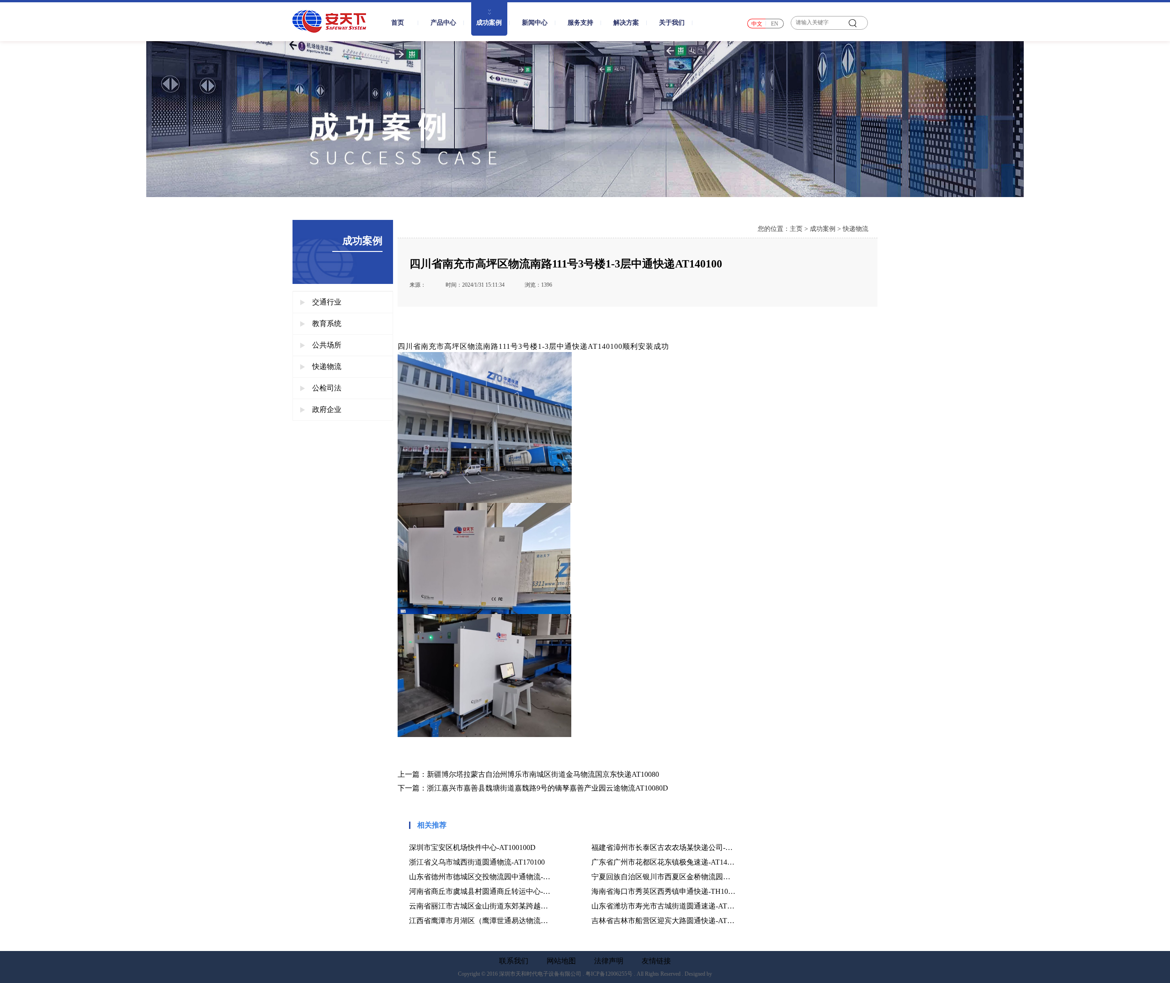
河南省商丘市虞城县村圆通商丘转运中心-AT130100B (481, 891)
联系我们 (513, 961)
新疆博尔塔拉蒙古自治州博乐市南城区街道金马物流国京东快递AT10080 (543, 774)
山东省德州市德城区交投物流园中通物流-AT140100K (481, 877)
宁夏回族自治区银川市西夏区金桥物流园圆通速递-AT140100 (663, 877)
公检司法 (326, 388)
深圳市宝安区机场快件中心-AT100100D (472, 847)
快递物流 (326, 366)
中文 (756, 24)
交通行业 (326, 302)
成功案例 (822, 228)
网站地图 (561, 961)
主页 (796, 228)
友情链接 (656, 961)
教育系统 (326, 323)
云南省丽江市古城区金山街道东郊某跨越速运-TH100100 (481, 906)
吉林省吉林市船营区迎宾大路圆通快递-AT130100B (663, 920)
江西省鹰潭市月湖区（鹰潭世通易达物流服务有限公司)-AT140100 (481, 920)
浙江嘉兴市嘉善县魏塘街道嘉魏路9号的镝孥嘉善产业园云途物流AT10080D (547, 788)
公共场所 (326, 345)
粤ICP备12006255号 (609, 974)
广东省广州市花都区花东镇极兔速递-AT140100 (663, 862)
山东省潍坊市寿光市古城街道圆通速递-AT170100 (663, 906)
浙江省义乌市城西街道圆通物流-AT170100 (477, 862)
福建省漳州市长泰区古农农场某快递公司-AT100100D (663, 847)
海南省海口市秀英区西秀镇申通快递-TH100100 (663, 891)
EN (774, 24)
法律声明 (608, 961)
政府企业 (326, 409)
